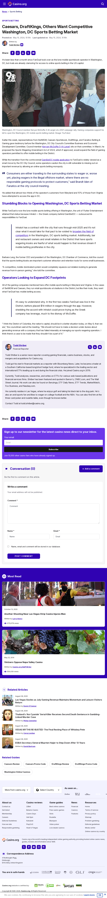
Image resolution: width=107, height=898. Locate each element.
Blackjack (53, 821)
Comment (12, 500)
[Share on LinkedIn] (23, 53)
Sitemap (88, 817)
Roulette (52, 817)
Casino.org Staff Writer (22, 667)
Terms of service (91, 810)
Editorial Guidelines (9, 821)
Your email (9, 437)
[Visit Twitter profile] (24, 847)
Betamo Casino (32, 810)
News (4, 11)
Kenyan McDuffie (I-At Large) (56, 146)
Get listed (6, 810)
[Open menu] (4, 4)
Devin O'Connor (30, 706)
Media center (90, 828)
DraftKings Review (60, 764)
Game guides (56, 802)
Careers (5, 817)
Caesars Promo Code (36, 764)
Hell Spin (29, 817)
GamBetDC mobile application (56, 159)
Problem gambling (92, 821)
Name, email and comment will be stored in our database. (35, 546)
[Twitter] (90, 347)
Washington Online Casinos (17, 772)
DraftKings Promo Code (86, 764)
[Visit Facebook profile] (29, 847)
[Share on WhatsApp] (18, 53)
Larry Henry (17, 619)
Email (57, 531)
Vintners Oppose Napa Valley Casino (23, 662)
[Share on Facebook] (12, 53)
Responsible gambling (10, 828)
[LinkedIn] (95, 347)
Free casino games (56, 810)
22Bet (28, 806)
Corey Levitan (29, 733)
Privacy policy (90, 814)
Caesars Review (12, 764)
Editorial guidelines (92, 824)
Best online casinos (56, 806)
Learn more (89, 895)
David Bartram (29, 746)
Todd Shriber (14, 45)
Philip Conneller (30, 721)
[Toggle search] (102, 4)
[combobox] (16, 790)
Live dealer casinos (56, 828)
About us (6, 802)
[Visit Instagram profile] (39, 847)
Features (74, 814)
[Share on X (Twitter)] (28, 53)
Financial (74, 806)
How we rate (7, 824)
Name (10, 531)
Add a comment (91, 468)
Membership (7, 814)
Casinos (74, 810)
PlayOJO (29, 824)
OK (100, 895)
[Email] (100, 347)
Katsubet (29, 821)
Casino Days (31, 814)
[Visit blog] (44, 847)
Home (87, 806)
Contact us (6, 806)
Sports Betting (16, 11)
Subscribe (53, 449)
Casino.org (25, 891)
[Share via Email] (33, 53)
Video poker (54, 824)
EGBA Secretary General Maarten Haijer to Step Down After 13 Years (50, 742)
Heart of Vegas (32, 828)
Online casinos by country (95, 831)
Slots (51, 814)
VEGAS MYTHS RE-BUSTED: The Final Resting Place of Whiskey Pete (50, 729)
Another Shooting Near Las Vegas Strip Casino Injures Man (35, 614)
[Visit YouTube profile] (34, 847)
